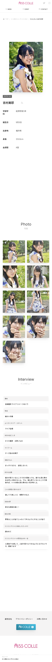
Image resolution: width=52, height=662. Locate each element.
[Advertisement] (26, 32)
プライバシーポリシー (24, 619)
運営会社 (8, 619)
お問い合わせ (42, 619)
